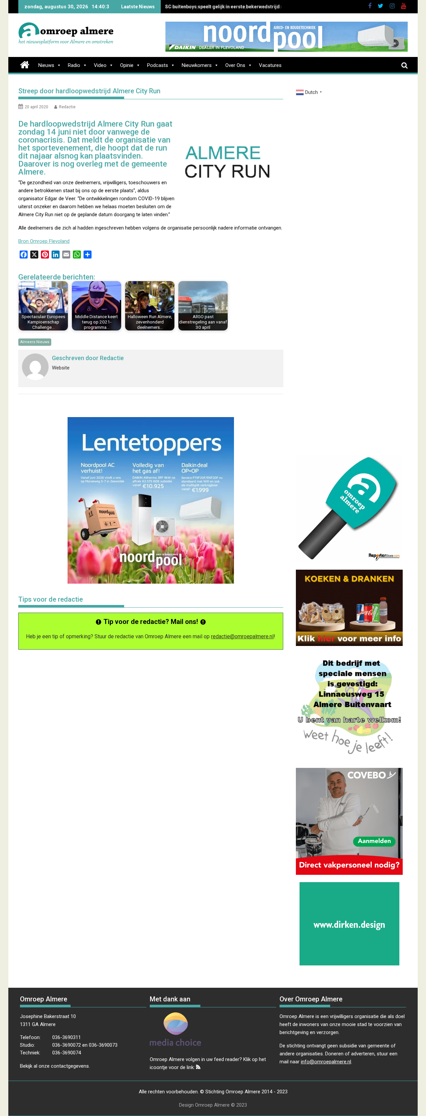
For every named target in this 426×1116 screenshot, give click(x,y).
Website (61, 368)
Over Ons (235, 65)
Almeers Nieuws (34, 342)
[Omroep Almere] (25, 64)
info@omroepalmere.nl (326, 1062)
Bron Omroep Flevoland (44, 241)
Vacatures (270, 65)
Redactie (67, 107)
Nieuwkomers (197, 65)
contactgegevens (70, 1066)
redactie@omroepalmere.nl (242, 636)
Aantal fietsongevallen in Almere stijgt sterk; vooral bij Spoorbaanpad (241, 6)
